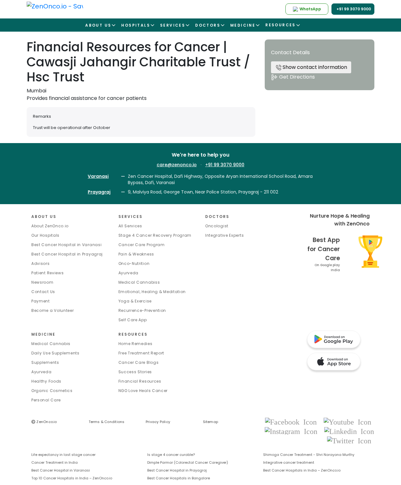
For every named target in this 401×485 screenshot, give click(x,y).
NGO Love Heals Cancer (143, 390)
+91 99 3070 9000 (224, 165)
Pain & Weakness (136, 254)
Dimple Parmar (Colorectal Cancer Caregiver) (187, 462)
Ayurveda (128, 273)
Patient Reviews (47, 273)
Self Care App (132, 319)
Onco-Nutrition (134, 263)
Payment (40, 301)
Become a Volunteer (52, 310)
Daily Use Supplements (55, 353)
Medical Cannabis (50, 343)
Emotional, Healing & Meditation (152, 291)
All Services (130, 226)
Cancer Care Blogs (138, 362)
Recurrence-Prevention (142, 310)
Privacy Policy (158, 421)
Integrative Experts (224, 235)
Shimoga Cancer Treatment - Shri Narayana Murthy (308, 454)
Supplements (45, 362)
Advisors (40, 263)
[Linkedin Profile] (349, 431)
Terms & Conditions (107, 421)
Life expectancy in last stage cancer (63, 454)
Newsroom (42, 282)
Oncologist (216, 226)
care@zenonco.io (177, 165)
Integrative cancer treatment (288, 462)
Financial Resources (139, 381)
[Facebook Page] (292, 422)
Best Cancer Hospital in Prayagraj (67, 254)
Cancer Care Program (141, 244)
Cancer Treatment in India (54, 462)
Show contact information (314, 67)
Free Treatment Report (141, 353)
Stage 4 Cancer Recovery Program (155, 235)
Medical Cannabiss (139, 282)
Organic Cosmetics (52, 390)
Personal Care (46, 400)
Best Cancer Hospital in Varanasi (66, 244)
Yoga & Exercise (135, 301)
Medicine (43, 334)
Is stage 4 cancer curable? (171, 454)
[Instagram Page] (293, 431)
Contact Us (43, 291)
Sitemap (210, 421)
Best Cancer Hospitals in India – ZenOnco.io (302, 470)
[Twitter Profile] (349, 440)
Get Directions (296, 76)
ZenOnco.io (44, 421)
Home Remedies (135, 343)
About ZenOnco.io (50, 226)
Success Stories (135, 371)
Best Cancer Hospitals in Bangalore (178, 478)
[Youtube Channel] (347, 422)
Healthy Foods (46, 381)
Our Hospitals (45, 235)
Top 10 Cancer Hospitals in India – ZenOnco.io (71, 478)
